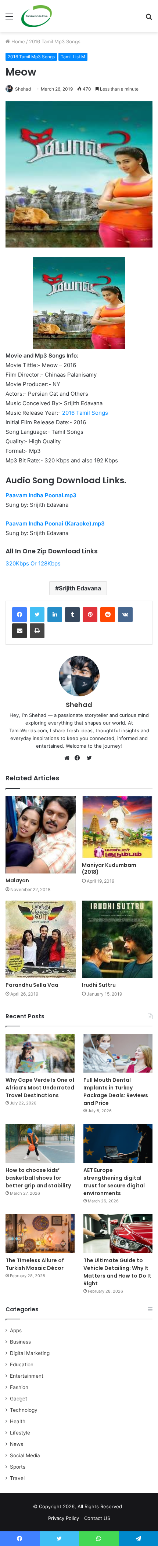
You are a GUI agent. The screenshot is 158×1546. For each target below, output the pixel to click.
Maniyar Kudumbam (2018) (109, 868)
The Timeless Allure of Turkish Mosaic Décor (35, 1264)
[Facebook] (19, 614)
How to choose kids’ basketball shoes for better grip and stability (38, 1177)
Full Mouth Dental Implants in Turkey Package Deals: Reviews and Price (115, 1091)
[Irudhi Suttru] (117, 939)
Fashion (19, 1387)
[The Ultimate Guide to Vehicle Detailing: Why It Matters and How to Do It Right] (117, 1233)
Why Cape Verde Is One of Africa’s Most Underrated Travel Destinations (40, 1087)
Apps (16, 1330)
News (16, 1444)
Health (17, 1421)
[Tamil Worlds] (36, 16)
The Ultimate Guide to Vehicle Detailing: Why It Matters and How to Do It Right (117, 1272)
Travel (17, 1478)
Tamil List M (73, 56)
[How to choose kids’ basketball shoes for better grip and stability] (40, 1143)
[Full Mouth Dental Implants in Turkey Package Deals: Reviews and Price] (117, 1053)
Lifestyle (20, 1433)
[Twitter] (37, 614)
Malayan (17, 880)
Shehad (23, 89)
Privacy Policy (63, 1518)
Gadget (18, 1399)
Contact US (97, 1518)
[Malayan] (41, 834)
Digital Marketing (30, 1353)
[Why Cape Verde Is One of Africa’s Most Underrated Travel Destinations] (40, 1053)
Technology (23, 1410)
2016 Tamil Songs (85, 412)
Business (20, 1342)
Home (17, 41)
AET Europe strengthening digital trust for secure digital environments (114, 1181)
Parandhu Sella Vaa (32, 985)
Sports (17, 1467)
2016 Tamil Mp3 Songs (54, 41)
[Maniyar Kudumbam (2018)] (117, 827)
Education (21, 1364)
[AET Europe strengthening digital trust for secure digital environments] (117, 1143)
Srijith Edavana (80, 588)
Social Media (25, 1455)
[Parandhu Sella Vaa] (41, 939)
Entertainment (26, 1376)
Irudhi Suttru (99, 985)
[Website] (68, 758)
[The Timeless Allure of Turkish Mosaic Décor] (40, 1233)
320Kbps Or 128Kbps (33, 563)
